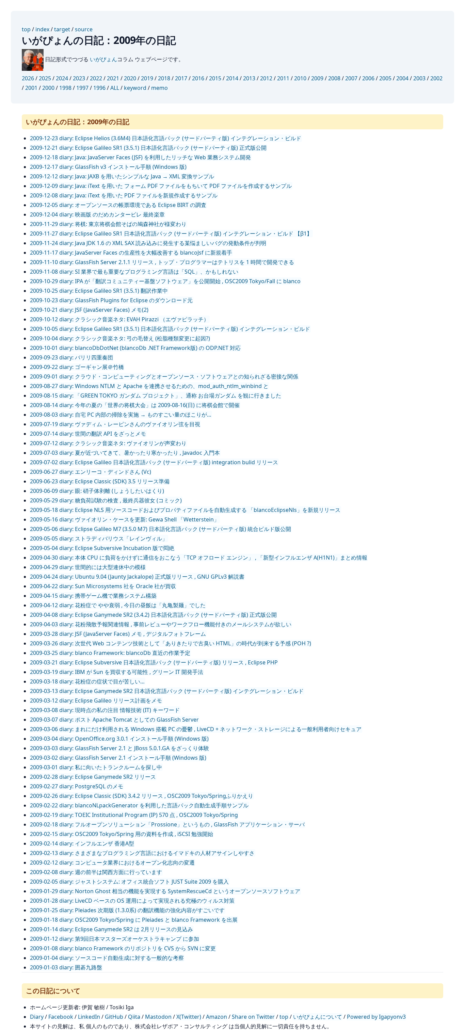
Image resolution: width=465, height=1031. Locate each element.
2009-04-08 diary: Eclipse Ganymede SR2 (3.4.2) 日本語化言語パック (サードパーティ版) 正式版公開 (153, 614)
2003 (419, 78)
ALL (114, 88)
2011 (283, 78)
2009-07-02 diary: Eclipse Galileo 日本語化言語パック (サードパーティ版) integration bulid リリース (154, 462)
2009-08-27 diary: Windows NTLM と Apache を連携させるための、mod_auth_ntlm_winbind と (149, 386)
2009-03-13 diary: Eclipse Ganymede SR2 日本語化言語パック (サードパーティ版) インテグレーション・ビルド (167, 691)
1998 (65, 88)
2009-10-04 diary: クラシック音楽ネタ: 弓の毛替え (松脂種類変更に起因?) (120, 338)
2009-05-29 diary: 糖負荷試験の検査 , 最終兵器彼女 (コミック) (106, 500)
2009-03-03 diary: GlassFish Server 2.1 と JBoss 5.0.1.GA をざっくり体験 (119, 748)
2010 (300, 78)
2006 (368, 78)
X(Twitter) (188, 1016)
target (62, 29)
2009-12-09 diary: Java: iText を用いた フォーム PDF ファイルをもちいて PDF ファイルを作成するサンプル (161, 186)
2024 (62, 78)
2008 (334, 78)
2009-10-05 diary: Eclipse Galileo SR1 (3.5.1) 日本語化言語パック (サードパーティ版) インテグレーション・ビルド (170, 329)
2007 (351, 78)
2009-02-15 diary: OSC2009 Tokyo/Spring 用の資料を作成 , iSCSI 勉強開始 (121, 834)
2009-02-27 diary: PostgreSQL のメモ (76, 786)
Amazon (216, 1016)
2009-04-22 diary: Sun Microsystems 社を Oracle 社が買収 (103, 586)
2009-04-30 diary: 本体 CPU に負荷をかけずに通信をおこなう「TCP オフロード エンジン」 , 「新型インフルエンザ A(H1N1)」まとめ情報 (198, 557)
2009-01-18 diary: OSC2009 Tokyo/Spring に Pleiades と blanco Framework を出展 (134, 919)
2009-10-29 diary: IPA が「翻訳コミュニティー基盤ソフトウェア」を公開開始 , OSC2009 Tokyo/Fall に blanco (165, 281)
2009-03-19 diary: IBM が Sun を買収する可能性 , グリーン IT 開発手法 (116, 672)
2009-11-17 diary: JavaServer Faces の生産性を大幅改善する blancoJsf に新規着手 (131, 252)
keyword (135, 88)
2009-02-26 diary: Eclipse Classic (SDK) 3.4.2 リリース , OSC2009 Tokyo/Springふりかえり (141, 796)
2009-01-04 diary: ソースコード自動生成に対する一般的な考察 (107, 958)
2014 (232, 78)
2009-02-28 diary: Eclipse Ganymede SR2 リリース (93, 776)
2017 (181, 78)
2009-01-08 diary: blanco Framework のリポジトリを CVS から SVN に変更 (123, 948)
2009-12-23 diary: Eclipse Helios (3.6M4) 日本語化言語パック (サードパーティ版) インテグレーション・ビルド (165, 138)
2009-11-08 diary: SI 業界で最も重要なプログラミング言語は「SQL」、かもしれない (134, 271)
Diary (37, 1016)
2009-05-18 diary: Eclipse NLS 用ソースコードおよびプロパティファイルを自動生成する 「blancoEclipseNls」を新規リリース (185, 510)
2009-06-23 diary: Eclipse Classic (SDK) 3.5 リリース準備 (100, 481)
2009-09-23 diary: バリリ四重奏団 (71, 357)
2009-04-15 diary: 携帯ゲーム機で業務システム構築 (93, 595)
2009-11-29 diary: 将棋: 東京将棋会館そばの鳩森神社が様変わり (108, 224)
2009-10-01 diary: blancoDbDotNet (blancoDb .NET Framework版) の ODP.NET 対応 (135, 348)
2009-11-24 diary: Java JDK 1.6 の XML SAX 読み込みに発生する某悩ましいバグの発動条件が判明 (148, 243)
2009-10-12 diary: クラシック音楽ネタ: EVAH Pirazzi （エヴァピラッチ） (119, 319)
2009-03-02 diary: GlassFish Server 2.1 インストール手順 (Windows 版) (118, 757)
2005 (385, 78)
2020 (130, 78)
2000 (48, 88)
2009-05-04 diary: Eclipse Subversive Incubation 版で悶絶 (102, 548)
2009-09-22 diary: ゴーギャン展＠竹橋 (77, 367)
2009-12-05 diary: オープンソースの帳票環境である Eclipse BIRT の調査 (118, 205)
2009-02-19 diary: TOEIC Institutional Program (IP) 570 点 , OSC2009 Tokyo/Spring (134, 815)
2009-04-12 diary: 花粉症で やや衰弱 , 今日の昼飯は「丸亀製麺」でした (118, 605)
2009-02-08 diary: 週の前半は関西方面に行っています (96, 872)
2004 (402, 78)
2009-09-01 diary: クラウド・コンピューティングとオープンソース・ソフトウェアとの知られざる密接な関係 (164, 376)
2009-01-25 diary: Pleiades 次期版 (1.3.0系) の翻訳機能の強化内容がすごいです (127, 910)
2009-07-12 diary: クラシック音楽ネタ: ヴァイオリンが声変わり (108, 443)
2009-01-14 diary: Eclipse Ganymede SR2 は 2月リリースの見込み (111, 929)
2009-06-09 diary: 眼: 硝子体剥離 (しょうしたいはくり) (97, 491)
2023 (79, 78)
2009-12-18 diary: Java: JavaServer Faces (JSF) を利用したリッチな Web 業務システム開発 (140, 157)
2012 (266, 78)
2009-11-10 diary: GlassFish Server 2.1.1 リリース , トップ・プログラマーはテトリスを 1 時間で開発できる (162, 262)
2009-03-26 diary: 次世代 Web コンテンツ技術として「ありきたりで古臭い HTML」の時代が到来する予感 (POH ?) (170, 643)
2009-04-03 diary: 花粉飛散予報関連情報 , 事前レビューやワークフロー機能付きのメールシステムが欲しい (160, 624)
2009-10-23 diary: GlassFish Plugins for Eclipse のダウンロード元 (111, 300)
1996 (99, 88)
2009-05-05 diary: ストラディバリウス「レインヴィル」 (98, 538)
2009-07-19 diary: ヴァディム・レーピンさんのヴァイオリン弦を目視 (115, 424)
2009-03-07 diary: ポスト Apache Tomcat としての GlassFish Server (114, 719)
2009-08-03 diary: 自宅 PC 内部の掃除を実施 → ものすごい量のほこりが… (120, 414)
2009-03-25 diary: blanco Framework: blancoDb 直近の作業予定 (110, 653)
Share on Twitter (253, 1016)
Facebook (60, 1016)
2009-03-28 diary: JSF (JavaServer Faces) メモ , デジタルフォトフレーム (118, 634)
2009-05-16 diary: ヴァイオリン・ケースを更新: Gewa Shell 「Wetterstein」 (124, 519)
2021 (113, 78)
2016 (198, 78)
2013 (249, 78)
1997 (82, 88)
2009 (317, 78)
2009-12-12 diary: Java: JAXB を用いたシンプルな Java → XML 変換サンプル (122, 176)
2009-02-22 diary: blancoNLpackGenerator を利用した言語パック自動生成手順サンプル (139, 805)
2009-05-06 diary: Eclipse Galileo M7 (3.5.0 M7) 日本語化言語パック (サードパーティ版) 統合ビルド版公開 (160, 529)
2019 (147, 78)
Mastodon (158, 1016)
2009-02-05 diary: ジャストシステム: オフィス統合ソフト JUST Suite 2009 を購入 (129, 881)
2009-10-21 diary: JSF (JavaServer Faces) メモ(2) (89, 309)
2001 (31, 88)
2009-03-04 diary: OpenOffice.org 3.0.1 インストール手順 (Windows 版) (119, 738)
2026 (28, 78)
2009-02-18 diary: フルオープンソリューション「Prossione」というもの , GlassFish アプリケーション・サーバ (167, 824)
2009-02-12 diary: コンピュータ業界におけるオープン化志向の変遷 (112, 862)
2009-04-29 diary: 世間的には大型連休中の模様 (88, 567)
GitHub (114, 1016)
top (26, 29)
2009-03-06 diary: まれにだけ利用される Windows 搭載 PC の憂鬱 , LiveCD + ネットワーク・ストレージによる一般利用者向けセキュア (196, 729)
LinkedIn (89, 1016)
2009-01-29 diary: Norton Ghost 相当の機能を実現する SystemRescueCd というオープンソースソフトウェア (165, 891)
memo (159, 88)
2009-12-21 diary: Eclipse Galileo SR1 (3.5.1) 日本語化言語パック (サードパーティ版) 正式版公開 (148, 147)
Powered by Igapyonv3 (376, 1016)
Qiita (134, 1016)
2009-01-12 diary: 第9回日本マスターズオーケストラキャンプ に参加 (114, 939)
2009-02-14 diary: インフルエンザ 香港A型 (82, 843)
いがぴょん (103, 59)
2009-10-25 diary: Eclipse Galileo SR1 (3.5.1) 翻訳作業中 (99, 290)
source (84, 29)
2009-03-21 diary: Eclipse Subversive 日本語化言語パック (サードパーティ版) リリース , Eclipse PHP (154, 662)
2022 (96, 78)
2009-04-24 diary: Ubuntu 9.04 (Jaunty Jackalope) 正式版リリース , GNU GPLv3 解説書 (137, 576)
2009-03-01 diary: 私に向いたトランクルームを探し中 (96, 767)
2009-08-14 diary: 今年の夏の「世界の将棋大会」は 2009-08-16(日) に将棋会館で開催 (135, 405)
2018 (164, 78)
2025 (45, 78)
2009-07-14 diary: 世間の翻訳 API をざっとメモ (88, 433)
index (42, 29)
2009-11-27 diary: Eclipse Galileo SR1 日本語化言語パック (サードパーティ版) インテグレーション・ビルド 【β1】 (171, 233)
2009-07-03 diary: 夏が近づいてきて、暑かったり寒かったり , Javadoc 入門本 (125, 452)
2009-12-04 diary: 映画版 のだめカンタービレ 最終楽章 (97, 214)
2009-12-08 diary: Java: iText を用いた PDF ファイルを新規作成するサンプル (124, 195)
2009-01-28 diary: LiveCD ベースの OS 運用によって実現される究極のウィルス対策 (132, 900)
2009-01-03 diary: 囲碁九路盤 (66, 967)
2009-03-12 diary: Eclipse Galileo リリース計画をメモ (96, 700)
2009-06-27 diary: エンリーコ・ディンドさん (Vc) (90, 472)
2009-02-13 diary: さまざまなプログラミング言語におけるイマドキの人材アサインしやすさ (142, 853)
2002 (436, 78)
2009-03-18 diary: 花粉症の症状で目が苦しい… (87, 681)
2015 (215, 78)
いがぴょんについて (317, 1016)
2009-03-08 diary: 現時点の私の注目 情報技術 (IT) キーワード (105, 710)
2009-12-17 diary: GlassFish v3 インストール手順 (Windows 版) (108, 167)
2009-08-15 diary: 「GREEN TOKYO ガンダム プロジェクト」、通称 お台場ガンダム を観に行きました (155, 395)
